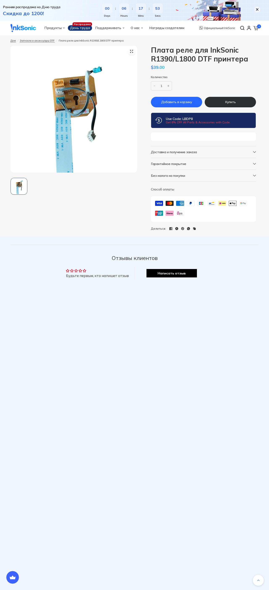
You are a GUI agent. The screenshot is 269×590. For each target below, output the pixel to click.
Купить (230, 102)
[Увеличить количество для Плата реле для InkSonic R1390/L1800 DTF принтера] (168, 85)
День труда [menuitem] (80, 28)
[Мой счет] (249, 28)
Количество (159, 77)
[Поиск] (242, 28)
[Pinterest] (182, 228)
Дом (13, 40)
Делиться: (158, 228)
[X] (176, 228)
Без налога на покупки (168, 176)
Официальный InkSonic (219, 27)
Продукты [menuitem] (53, 28)
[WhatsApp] (188, 228)
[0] (255, 28)
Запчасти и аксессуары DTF (37, 40)
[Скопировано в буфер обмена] (194, 228)
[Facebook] (170, 228)
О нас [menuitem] (135, 28)
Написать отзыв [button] (172, 273)
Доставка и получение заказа (174, 152)
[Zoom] (131, 51)
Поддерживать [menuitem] (108, 28)
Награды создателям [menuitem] (166, 28)
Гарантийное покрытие (168, 164)
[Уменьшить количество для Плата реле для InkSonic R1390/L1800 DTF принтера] (154, 85)
